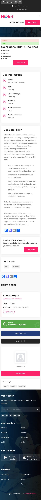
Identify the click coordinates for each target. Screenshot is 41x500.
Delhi (3, 442)
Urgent (4, 43)
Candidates (5, 474)
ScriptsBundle (30, 493)
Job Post (33, 22)
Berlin (12, 299)
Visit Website (20, 367)
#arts (6, 386)
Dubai (23, 428)
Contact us (5, 479)
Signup (23, 484)
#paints (22, 386)
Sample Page (25, 474)
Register (21, 22)
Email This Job (20, 341)
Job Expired (20, 63)
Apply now (8, 312)
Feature (4, 40)
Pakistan (5, 59)
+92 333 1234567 (21, 10)
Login (13, 22)
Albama (4, 428)
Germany (18, 299)
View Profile (20, 373)
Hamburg (24, 437)
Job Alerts (31, 250)
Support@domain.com (21, 6)
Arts (6, 266)
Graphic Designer (11, 295)
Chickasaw (5, 437)
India (23, 442)
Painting (16, 266)
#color (13, 386)
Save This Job (20, 333)
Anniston (4, 433)
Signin (23, 479)
